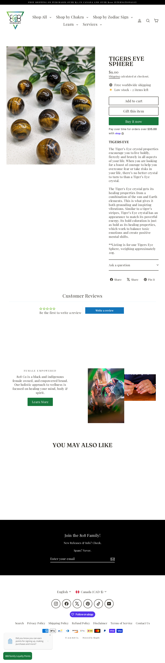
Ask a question (119, 265)
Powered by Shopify (91, 638)
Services (90, 24)
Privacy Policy (36, 623)
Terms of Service (122, 623)
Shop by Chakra (70, 16)
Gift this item (133, 111)
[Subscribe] (112, 558)
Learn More (40, 402)
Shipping (114, 76)
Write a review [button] (105, 310)
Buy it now (133, 121)
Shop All (40, 16)
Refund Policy (81, 623)
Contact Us (143, 623)
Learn (69, 24)
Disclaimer (100, 623)
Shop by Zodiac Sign (111, 16)
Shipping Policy (59, 623)
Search (19, 623)
